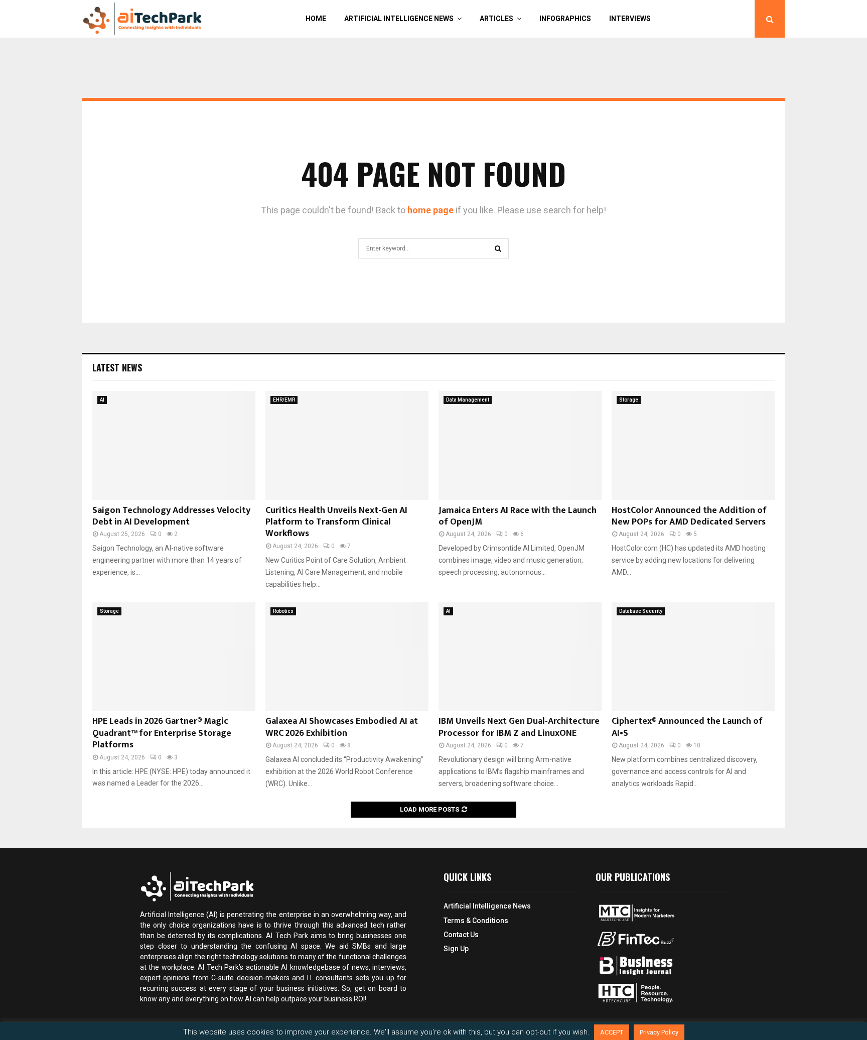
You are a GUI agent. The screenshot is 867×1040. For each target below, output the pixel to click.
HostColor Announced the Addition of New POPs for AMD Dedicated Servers (689, 516)
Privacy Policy (659, 1032)
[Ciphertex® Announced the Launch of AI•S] (693, 656)
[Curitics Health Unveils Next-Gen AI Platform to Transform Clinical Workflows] (346, 445)
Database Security (640, 611)
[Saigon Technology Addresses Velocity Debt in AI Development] (173, 445)
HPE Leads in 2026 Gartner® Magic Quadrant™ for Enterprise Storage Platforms (161, 733)
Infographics (565, 19)
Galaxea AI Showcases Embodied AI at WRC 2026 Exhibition (341, 727)
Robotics (283, 611)
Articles (496, 19)
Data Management (467, 400)
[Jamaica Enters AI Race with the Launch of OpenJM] (520, 445)
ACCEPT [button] (611, 1032)
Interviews (630, 19)
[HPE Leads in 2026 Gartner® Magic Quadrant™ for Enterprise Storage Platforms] (173, 656)
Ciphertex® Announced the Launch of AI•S (687, 727)
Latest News (117, 367)
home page (430, 210)
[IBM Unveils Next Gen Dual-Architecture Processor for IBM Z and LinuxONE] (520, 656)
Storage (628, 400)
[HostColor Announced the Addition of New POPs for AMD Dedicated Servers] (693, 445)
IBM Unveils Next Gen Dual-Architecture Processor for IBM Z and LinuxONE (519, 727)
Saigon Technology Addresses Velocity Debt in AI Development (171, 516)
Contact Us (461, 935)
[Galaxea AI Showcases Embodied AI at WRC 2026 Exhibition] (346, 656)
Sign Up (456, 949)
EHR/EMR (284, 400)
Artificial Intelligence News (399, 19)
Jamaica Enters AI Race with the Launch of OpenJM (518, 516)
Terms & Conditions (476, 921)
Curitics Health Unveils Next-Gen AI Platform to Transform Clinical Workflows (336, 522)
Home (316, 19)
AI (102, 400)
